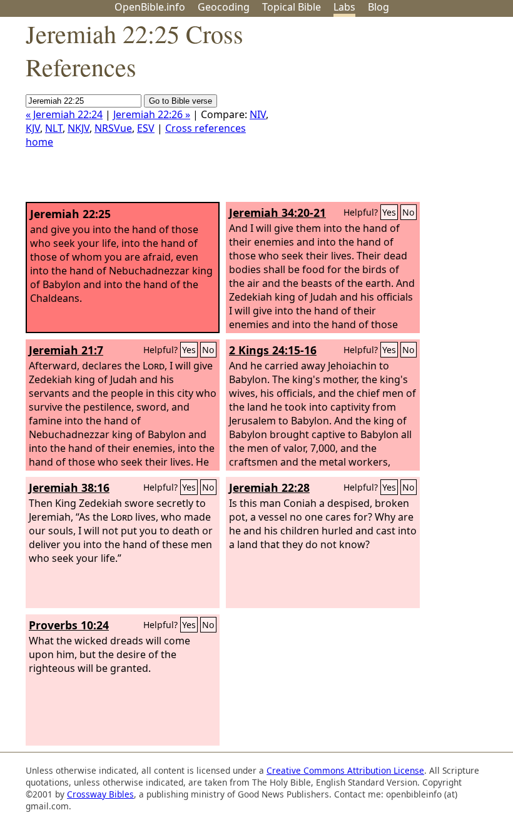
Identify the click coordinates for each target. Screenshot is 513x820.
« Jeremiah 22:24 (64, 114)
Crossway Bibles (100, 794)
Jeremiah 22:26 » (151, 114)
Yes (389, 212)
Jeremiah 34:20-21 (277, 212)
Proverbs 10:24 (69, 625)
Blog (378, 7)
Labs (344, 7)
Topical (291, 7)
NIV (258, 114)
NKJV (78, 128)
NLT (54, 128)
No (408, 212)
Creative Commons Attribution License (345, 770)
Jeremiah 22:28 (269, 487)
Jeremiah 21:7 (66, 350)
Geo (224, 7)
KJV (33, 128)
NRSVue (113, 128)
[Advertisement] (386, 114)
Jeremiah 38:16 (69, 487)
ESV (146, 128)
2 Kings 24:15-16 (273, 350)
